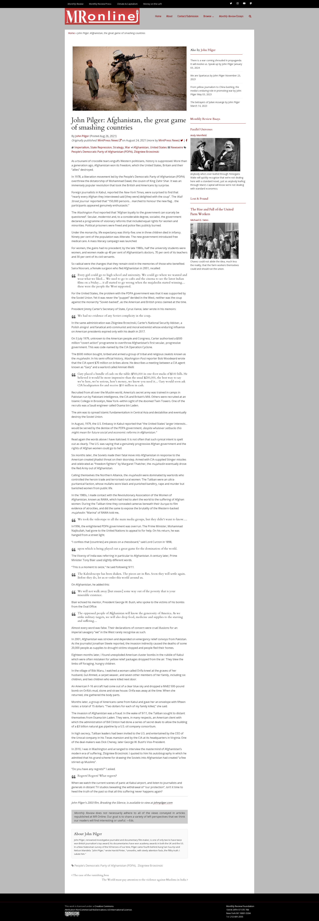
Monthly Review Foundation (240, 906)
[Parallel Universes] (215, 154)
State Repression (101, 147)
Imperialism (81, 147)
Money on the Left (152, 3)
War (127, 147)
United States (158, 147)
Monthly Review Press (100, 3)
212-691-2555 (236, 916)
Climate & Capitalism (127, 3)
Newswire (177, 147)
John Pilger (82, 136)
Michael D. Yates (199, 220)
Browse (207, 16)
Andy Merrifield (198, 135)
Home (158, 16)
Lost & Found (199, 199)
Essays (231, 16)
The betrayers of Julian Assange (207, 102)
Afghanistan (141, 147)
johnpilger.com (163, 802)
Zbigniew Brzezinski (146, 152)
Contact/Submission (187, 16)
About (169, 16)
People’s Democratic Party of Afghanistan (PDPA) (102, 152)
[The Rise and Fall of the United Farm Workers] (214, 241)
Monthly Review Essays (205, 119)
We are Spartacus (199, 75)
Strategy (118, 147)
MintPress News (169, 140)
